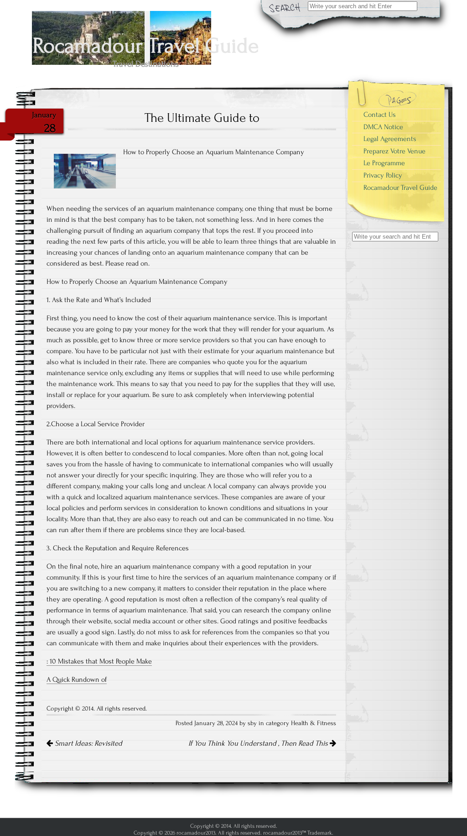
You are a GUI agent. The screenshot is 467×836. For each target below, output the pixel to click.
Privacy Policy (382, 175)
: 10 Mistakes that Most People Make (99, 661)
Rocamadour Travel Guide (400, 187)
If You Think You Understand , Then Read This (259, 743)
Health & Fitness (313, 723)
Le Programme (384, 163)
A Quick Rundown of (77, 679)
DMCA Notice (383, 127)
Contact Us (379, 114)
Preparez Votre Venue (394, 151)
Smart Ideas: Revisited (87, 743)
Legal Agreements (389, 139)
